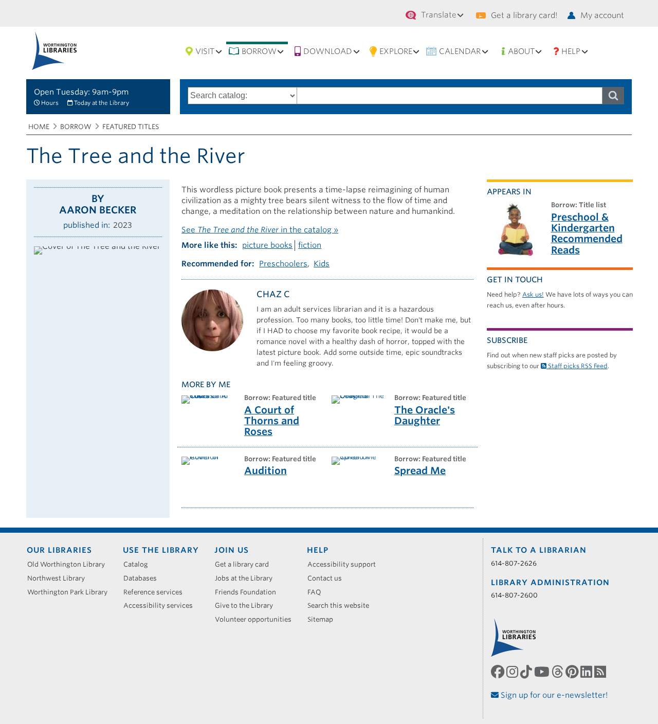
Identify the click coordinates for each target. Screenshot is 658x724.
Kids (322, 263)
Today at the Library (101, 102)
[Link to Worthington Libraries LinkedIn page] (587, 671)
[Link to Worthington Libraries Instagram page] (513, 671)
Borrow (259, 51)
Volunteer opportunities (256, 619)
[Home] (54, 50)
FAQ (318, 592)
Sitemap (324, 619)
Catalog (139, 564)
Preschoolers (283, 263)
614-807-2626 (514, 563)
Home (38, 127)
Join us (231, 550)
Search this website (342, 605)
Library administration (550, 582)
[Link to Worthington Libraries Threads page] (558, 671)
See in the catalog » (259, 229)
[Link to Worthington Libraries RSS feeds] (601, 671)
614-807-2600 (514, 595)
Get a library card (245, 564)
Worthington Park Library (70, 592)
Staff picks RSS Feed (577, 366)
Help (570, 51)
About (521, 51)
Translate (438, 15)
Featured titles (130, 127)
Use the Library (161, 550)
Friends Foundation (249, 592)
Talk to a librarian (539, 550)
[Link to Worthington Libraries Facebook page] (498, 671)
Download (327, 51)
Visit (204, 51)
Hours (50, 102)
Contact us (328, 578)
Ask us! (533, 294)
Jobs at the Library (247, 578)
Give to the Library (247, 605)
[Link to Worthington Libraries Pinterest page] (572, 671)
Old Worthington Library (69, 564)
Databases (144, 578)
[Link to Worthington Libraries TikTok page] (527, 671)
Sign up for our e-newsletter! (553, 695)
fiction (309, 245)
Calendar (460, 51)
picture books (267, 245)
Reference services (156, 592)
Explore (395, 51)
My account (602, 15)
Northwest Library (59, 578)
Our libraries (59, 550)
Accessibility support (345, 564)
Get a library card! (524, 15)
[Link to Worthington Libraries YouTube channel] (543, 671)
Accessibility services (162, 605)
